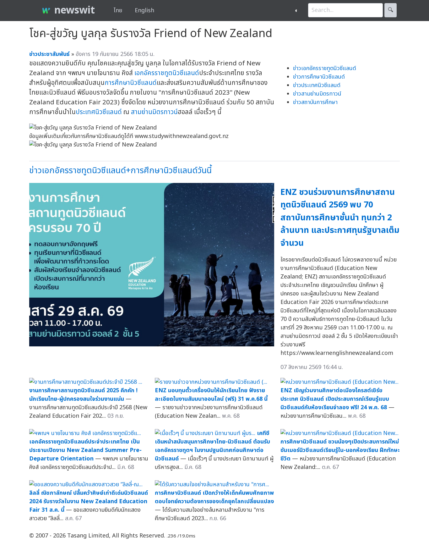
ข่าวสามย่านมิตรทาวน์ (317, 94)
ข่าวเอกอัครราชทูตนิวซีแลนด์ (324, 68)
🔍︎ (390, 10)
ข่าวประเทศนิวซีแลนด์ (316, 85)
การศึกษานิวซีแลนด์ (131, 83)
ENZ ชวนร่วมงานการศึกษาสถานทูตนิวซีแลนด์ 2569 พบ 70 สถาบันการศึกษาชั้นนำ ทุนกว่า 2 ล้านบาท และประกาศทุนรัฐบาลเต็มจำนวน (339, 218)
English (144, 10)
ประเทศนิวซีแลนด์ (99, 112)
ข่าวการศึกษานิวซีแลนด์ (319, 77)
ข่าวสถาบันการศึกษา (315, 102)
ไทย (118, 10)
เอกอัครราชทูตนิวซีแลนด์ (166, 73)
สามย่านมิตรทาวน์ (154, 112)
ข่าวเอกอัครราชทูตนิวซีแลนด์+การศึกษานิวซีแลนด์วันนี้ (120, 170)
